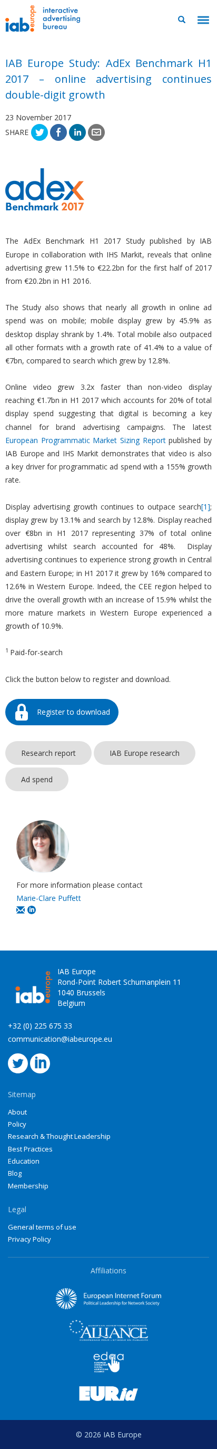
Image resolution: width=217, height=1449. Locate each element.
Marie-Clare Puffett (48, 898)
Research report (48, 753)
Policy (17, 1124)
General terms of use (42, 1227)
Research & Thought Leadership (59, 1136)
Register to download (73, 712)
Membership (28, 1186)
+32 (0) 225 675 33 (40, 1026)
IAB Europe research (145, 753)
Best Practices (30, 1149)
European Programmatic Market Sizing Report (85, 440)
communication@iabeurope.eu (60, 1039)
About (17, 1112)
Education (24, 1161)
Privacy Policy (29, 1239)
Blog (15, 1173)
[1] (205, 507)
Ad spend (37, 779)
